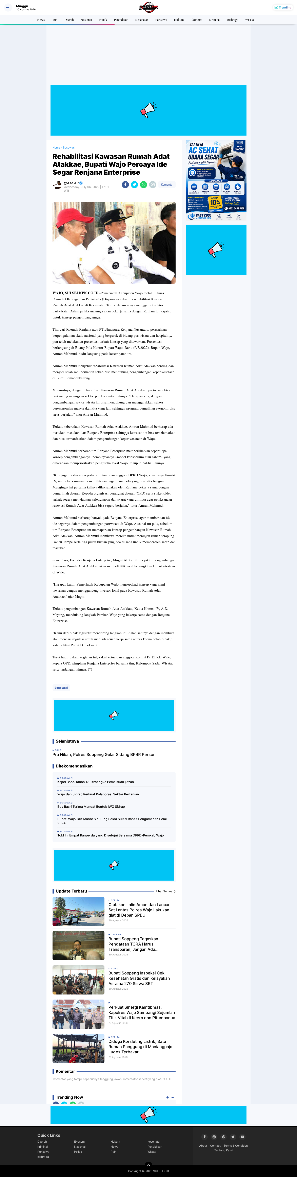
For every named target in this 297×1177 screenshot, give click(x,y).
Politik (103, 19)
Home (56, 147)
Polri (55, 19)
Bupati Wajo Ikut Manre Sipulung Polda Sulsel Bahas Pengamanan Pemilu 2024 (113, 821)
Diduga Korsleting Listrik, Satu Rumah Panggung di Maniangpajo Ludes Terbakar (140, 1046)
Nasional (86, 19)
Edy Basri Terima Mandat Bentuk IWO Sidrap (91, 806)
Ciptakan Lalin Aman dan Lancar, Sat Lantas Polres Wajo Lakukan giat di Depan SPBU (139, 910)
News (41, 19)
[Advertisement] (148, 56)
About (203, 1145)
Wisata (249, 19)
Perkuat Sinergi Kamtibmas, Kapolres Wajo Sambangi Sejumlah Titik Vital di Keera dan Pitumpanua (141, 1012)
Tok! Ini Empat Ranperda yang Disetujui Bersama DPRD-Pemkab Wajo (110, 835)
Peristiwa (161, 19)
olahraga (232, 19)
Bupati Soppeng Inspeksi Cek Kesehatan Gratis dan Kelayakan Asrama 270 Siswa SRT (139, 978)
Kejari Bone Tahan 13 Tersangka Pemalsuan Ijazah (95, 782)
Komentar (167, 184)
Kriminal (214, 19)
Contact (215, 1145)
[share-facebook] (125, 184)
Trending (285, 7)
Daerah (69, 19)
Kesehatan (141, 19)
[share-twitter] (134, 184)
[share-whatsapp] (143, 184)
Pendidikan (121, 19)
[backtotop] (148, 1166)
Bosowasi (61, 687)
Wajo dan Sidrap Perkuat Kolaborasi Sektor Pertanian (98, 794)
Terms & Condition (236, 1145)
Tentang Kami (223, 1150)
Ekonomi (196, 19)
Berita (115, 900)
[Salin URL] (152, 184)
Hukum (179, 19)
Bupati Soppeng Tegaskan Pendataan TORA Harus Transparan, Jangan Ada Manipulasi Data (133, 944)
